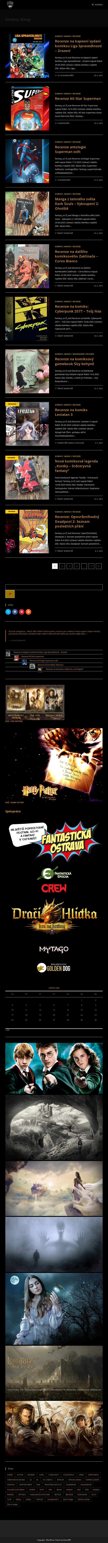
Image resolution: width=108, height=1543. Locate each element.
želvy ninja (12, 1504)
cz (31, 1480)
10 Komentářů (64, 180)
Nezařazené (78, 354)
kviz (79, 1489)
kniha (59, 1489)
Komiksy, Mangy (63, 36)
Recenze (77, 36)
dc (37, 1480)
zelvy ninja (68, 1499)
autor (20, 1475)
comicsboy (53, 1475)
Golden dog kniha (16, 1489)
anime (10, 1475)
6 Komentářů (63, 123)
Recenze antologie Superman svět (70, 149)
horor (32, 1489)
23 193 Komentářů (66, 75)
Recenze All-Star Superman (78, 98)
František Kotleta (53, 1485)
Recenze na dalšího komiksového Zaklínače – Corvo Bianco (76, 256)
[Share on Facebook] (15, 612)
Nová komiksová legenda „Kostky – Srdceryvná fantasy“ (76, 466)
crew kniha (93, 1475)
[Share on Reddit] (28, 612)
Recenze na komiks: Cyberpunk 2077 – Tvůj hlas (78, 308)
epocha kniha (74, 1480)
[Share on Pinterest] (21, 612)
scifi (9, 1499)
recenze (69, 1494)
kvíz (87, 1489)
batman (31, 1475)
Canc (41, 1475)
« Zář (7, 1030)
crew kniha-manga (16, 1480)
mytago (22, 1494)
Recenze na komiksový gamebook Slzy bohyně (74, 361)
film (38, 1485)
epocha (60, 1480)
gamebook (71, 1485)
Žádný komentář (65, 233)
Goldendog (86, 1485)
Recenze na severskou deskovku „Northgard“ (65, 669)
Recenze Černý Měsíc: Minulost (50, 665)
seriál (28, 1499)
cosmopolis (68, 1475)
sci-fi (93, 1494)
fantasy (11, 1485)
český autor (83, 1499)
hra (50, 1489)
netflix (57, 1494)
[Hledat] (10, 594)
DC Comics (48, 1480)
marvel (10, 1494)
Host (42, 1489)
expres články (92, 1480)
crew (81, 1475)
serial (18, 1499)
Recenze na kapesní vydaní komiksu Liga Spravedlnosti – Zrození (78, 46)
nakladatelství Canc (40, 1494)
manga (96, 1489)
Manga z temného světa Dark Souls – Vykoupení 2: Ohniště (77, 204)
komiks (69, 1489)
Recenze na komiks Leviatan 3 (71, 412)
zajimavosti (53, 1499)
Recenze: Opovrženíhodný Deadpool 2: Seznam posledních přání (77, 521)
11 (91, 566)
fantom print (25, 1485)
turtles (39, 1499)
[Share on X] (8, 612)
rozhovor (82, 1494)
